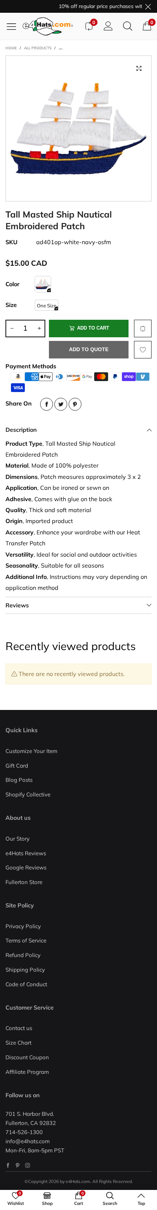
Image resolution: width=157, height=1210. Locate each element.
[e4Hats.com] (51, 26)
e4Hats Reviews (25, 853)
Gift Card (16, 765)
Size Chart (18, 1042)
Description (21, 429)
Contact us (18, 1028)
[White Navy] (43, 284)
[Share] (46, 404)
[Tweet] (60, 404)
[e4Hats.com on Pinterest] (18, 1165)
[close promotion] (147, 6)
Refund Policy (23, 955)
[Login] (108, 26)
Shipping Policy (25, 969)
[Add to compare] (143, 328)
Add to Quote (88, 349)
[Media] (138, 68)
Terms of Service (25, 940)
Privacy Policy (23, 926)
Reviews (17, 605)
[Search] (127, 26)
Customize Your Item (31, 751)
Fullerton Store (23, 882)
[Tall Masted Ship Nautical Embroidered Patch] (78, 128)
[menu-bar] (14, 26)
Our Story (17, 838)
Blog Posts (18, 779)
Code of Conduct (26, 984)
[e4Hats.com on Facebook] (8, 1165)
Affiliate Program (27, 1071)
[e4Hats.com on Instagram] (27, 1165)
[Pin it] (75, 404)
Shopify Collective (27, 794)
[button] (11, 328)
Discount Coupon (27, 1057)
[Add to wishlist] (143, 349)
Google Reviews (25, 867)
